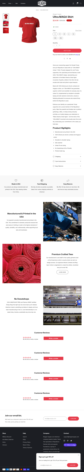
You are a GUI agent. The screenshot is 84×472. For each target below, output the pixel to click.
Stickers (4, 445)
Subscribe (72, 465)
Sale (17, 3)
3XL (61, 38)
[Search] (81, 3)
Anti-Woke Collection (7, 439)
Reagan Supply (57, 14)
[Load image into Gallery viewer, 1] (6, 16)
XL (73, 34)
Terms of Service (27, 447)
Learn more (62, 272)
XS (55, 34)
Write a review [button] (53, 338)
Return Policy (26, 445)
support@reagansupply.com (71, 436)
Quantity (55, 43)
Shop (9, 3)
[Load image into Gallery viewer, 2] (6, 23)
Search (25, 436)
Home (3, 3)
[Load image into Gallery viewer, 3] (6, 30)
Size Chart (78, 30)
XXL (55, 38)
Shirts (3, 442)
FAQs (24, 439)
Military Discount (6, 436)
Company (23, 3)
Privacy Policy (26, 442)
